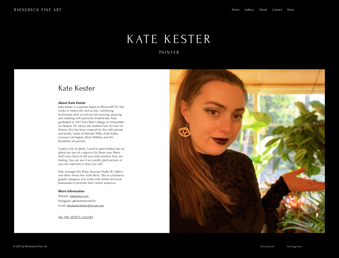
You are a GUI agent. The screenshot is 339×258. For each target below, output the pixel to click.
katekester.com (79, 196)
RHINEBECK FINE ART (38, 9)
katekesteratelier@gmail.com (85, 205)
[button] (249, 9)
